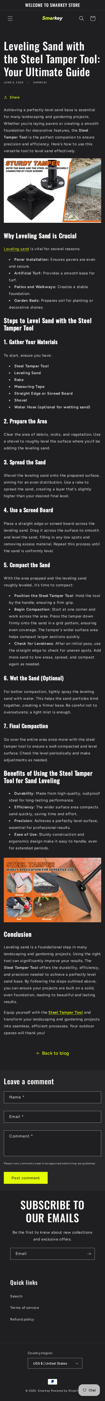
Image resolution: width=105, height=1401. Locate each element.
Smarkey (44, 1390)
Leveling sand (16, 249)
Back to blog (55, 1053)
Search (16, 1296)
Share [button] (15, 97)
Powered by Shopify (65, 1390)
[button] (10, 18)
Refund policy (22, 1319)
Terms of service (24, 1308)
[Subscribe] (89, 1254)
